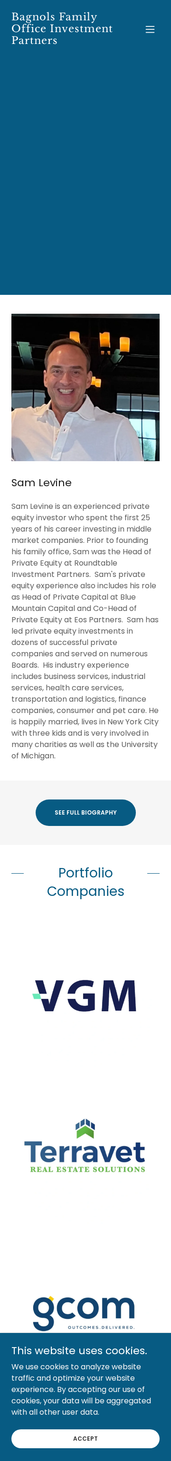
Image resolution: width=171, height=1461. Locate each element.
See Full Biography (86, 812)
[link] (63, 41)
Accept (85, 1438)
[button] (150, 29)
